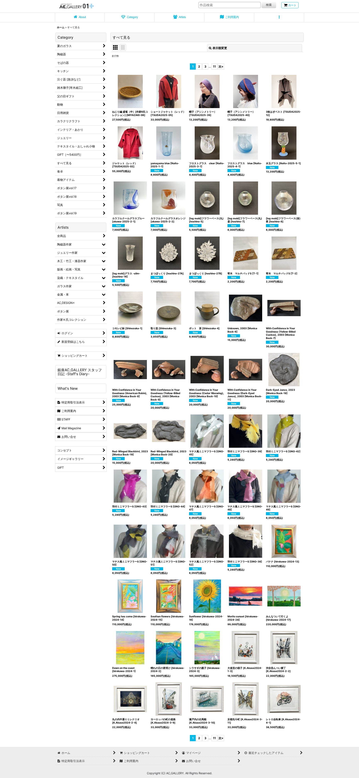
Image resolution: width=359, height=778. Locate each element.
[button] (279, 17)
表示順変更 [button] (220, 48)
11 (214, 66)
